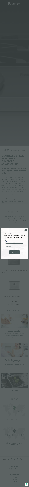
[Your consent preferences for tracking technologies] (26, 484)
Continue (14, 252)
